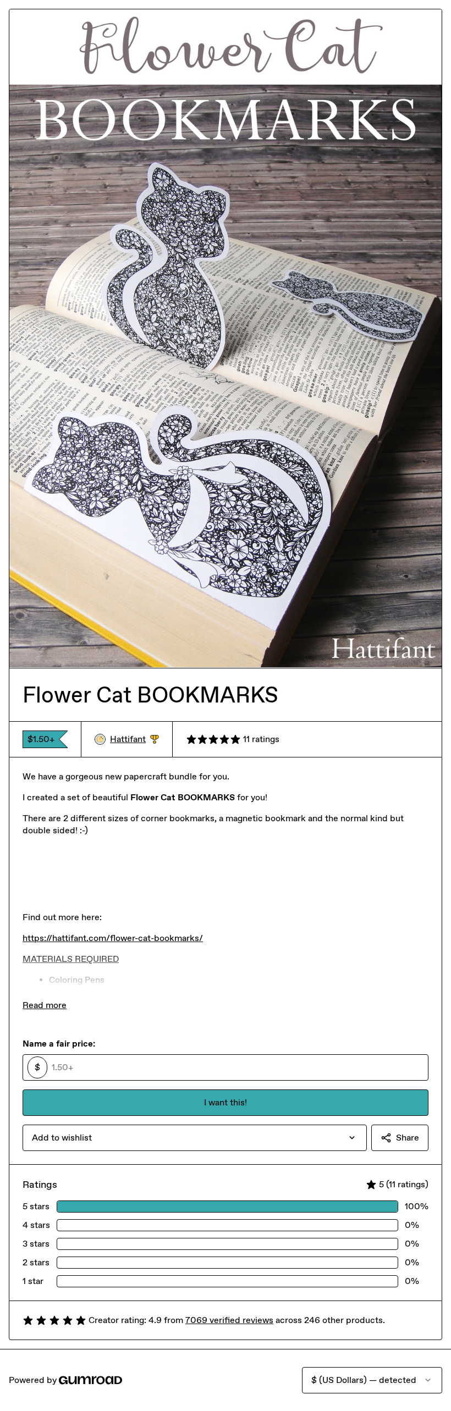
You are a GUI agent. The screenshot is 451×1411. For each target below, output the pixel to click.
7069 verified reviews (229, 1320)
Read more (45, 1005)
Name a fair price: (59, 1043)
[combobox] (195, 1138)
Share (407, 1137)
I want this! (225, 1102)
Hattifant (134, 739)
